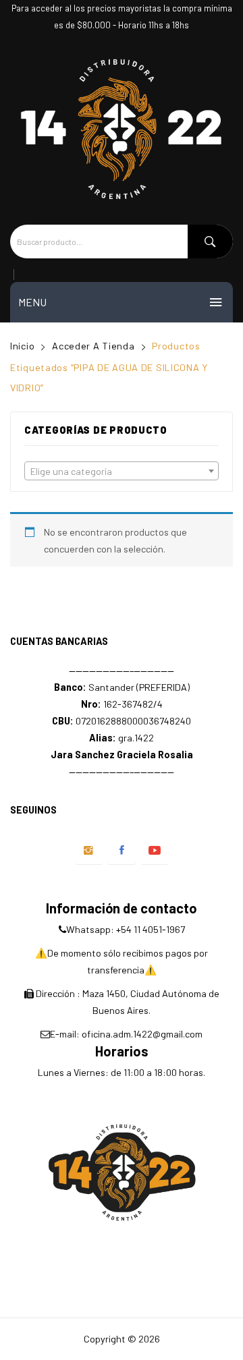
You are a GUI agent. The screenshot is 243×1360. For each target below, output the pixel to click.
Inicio (22, 345)
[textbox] (121, 471)
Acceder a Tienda (93, 345)
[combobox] (121, 470)
